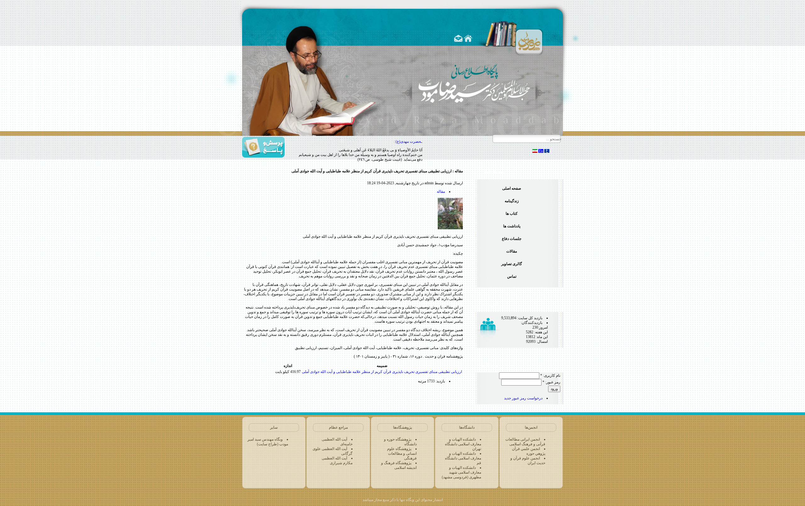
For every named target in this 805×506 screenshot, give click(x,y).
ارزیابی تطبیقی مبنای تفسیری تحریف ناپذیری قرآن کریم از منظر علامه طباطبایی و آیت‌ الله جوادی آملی (382, 372)
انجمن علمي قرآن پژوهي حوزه (528, 451)
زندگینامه (512, 201)
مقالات (511, 251)
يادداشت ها (511, 226)
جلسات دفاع (511, 238)
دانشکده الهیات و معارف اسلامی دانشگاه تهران (463, 444)
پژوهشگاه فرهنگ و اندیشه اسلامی (399, 465)
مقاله (441, 191)
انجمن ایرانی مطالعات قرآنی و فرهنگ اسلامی (525, 441)
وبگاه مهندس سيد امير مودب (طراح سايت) (267, 441)
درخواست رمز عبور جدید (523, 398)
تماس (511, 276)
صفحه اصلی (511, 188)
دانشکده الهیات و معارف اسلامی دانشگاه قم (463, 458)
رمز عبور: (551, 382)
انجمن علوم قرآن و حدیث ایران (527, 460)
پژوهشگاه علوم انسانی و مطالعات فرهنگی (402, 453)
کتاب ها (512, 213)
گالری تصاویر (511, 264)
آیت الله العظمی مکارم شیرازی (337, 460)
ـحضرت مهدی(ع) (409, 141)
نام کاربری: (550, 375)
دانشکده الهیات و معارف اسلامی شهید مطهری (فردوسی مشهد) (461, 472)
